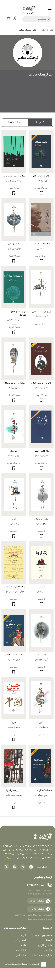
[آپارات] (14, 867)
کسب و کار (21, 940)
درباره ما (8, 857)
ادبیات (23, 935)
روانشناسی (21, 955)
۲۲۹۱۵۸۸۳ (32, 885)
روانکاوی (48, 950)
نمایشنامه (21, 950)
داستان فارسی (45, 945)
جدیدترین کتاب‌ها (43, 935)
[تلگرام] (23, 867)
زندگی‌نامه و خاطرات (42, 955)
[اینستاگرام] (31, 867)
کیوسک (48, 940)
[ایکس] (6, 867)
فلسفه (23, 945)
